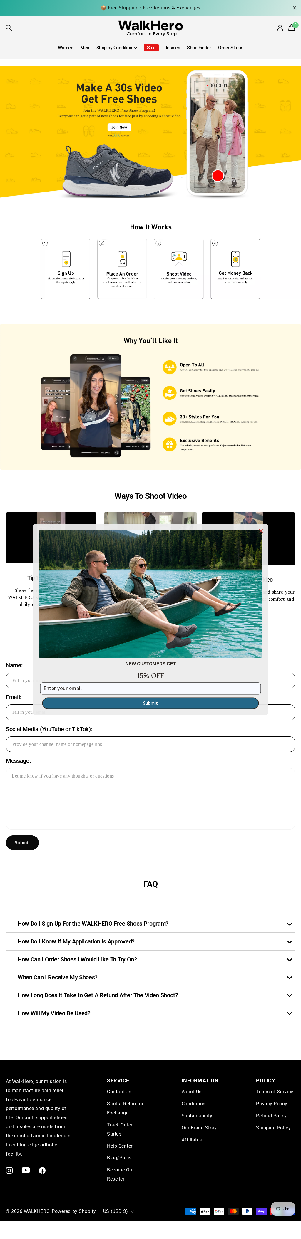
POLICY (265, 1080)
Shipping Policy (273, 1128)
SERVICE (118, 1080)
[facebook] (42, 1170)
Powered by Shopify (74, 1211)
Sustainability (197, 1116)
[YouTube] (26, 1170)
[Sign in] (280, 27)
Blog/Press (119, 1158)
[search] (9, 27)
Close (294, 8)
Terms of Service (274, 1091)
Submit (22, 842)
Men (84, 48)
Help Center (120, 1146)
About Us (192, 1091)
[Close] (261, 531)
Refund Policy (271, 1116)
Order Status (230, 48)
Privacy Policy (271, 1104)
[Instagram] (9, 1170)
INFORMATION (200, 1080)
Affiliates (192, 1140)
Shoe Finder (199, 48)
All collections (116, 51)
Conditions (193, 1104)
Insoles (173, 48)
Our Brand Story (199, 1128)
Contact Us (119, 1091)
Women (65, 48)
